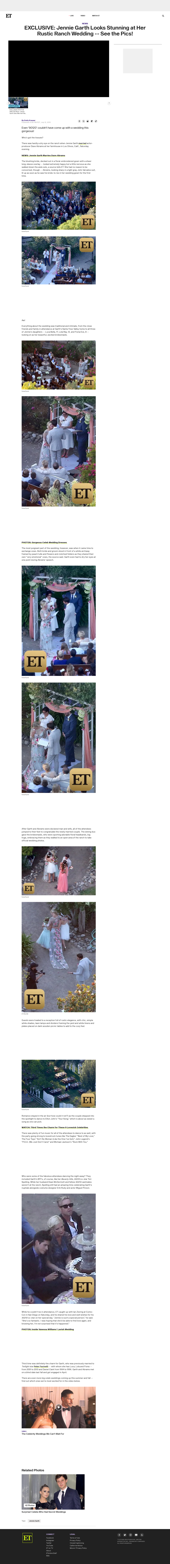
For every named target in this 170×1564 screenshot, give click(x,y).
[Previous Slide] (8, 91)
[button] (58, 1396)
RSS (47, 1544)
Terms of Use (75, 1527)
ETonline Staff (51, 1542)
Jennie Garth (34, 1510)
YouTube (49, 1534)
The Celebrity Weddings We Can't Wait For (43, 1422)
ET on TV (49, 1537)
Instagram (50, 1529)
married (82, 132)
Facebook (50, 1527)
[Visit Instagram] (131, 1524)
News (85, 12)
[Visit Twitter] (125, 1524)
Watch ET (96, 4)
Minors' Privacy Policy (78, 1537)
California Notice (76, 1534)
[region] (58, 57)
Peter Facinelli (41, 1355)
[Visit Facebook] (119, 1524)
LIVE (72, 4)
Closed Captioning (77, 1532)
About (48, 1539)
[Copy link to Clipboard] (96, 110)
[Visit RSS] (142, 1524)
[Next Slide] (109, 91)
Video (83, 4)
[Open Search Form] (163, 5)
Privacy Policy (75, 1529)
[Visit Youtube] (136, 1524)
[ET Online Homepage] (9, 4)
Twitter (49, 1532)
